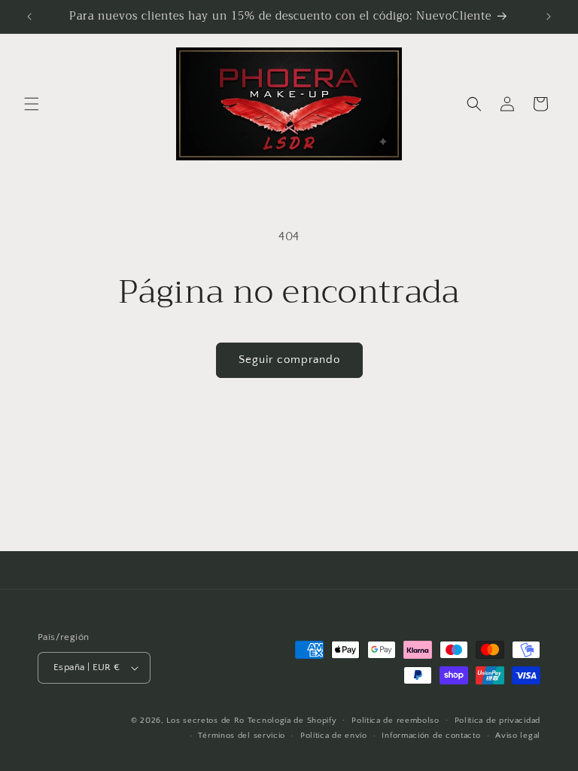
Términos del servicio (241, 735)
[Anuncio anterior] (29, 16)
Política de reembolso (395, 720)
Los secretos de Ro (205, 720)
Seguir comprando (289, 359)
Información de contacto (431, 735)
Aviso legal (517, 735)
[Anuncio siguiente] (548, 16)
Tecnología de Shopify (292, 720)
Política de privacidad (497, 720)
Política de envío (333, 735)
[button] (31, 103)
